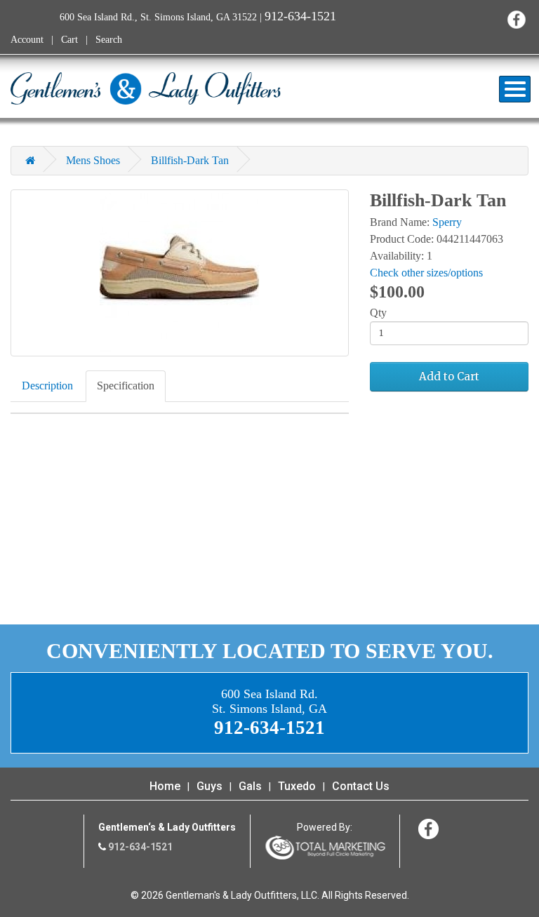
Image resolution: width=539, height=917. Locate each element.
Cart (69, 39)
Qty (378, 313)
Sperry (447, 222)
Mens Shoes (93, 160)
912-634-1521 (300, 16)
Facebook (516, 19)
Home (164, 786)
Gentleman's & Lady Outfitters (146, 88)
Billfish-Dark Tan (190, 160)
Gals (250, 786)
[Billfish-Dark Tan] (180, 272)
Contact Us (361, 786)
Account (27, 39)
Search (108, 39)
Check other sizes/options (426, 273)
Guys (209, 786)
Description (47, 385)
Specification (125, 385)
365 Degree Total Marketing (325, 847)
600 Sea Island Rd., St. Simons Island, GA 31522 (158, 17)
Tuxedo (297, 786)
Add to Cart (449, 376)
